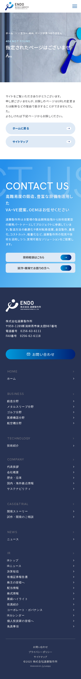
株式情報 (13, 593)
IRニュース (14, 566)
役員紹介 (13, 604)
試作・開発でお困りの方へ (34, 268)
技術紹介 (13, 445)
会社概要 (13, 472)
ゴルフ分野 (14, 412)
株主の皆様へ (16, 582)
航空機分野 (14, 423)
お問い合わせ (43, 354)
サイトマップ (20, 142)
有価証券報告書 (17, 577)
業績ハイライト (17, 599)
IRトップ (13, 560)
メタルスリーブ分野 (20, 406)
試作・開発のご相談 (20, 517)
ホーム (9, 33)
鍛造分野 (13, 401)
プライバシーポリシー (40, 652)
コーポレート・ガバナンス (25, 610)
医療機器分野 (16, 417)
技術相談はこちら (33, 257)
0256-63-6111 (30, 331)
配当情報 (13, 588)
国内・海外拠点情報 (20, 483)
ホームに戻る (21, 128)
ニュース (13, 539)
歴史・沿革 (14, 478)
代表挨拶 (13, 467)
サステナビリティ (19, 488)
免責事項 (13, 626)
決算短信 (13, 571)
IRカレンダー (16, 615)
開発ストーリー (17, 511)
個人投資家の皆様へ (20, 621)
